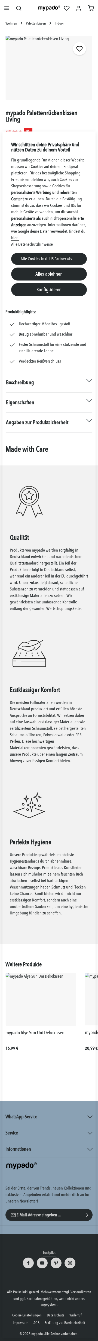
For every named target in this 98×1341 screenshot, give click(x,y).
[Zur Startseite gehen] (49, 8)
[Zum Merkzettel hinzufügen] (79, 48)
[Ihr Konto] (78, 8)
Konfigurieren (49, 289)
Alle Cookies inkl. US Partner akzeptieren (53, 259)
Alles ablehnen (49, 274)
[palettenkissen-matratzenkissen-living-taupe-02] (48, 68)
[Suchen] (18, 8)
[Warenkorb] (91, 8)
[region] (49, 70)
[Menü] (6, 8)
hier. (15, 238)
